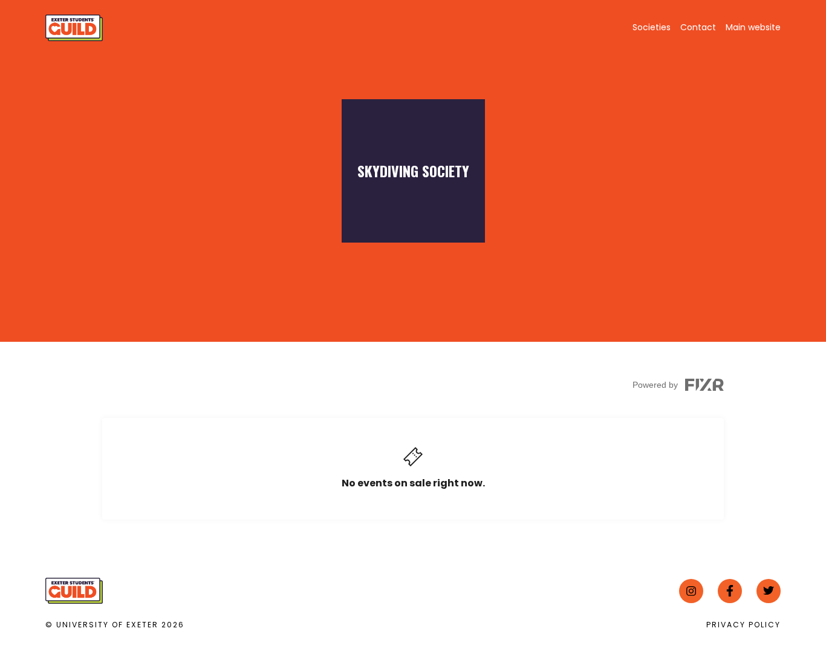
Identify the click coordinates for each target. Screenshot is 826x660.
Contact (698, 27)
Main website (753, 27)
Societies (652, 27)
